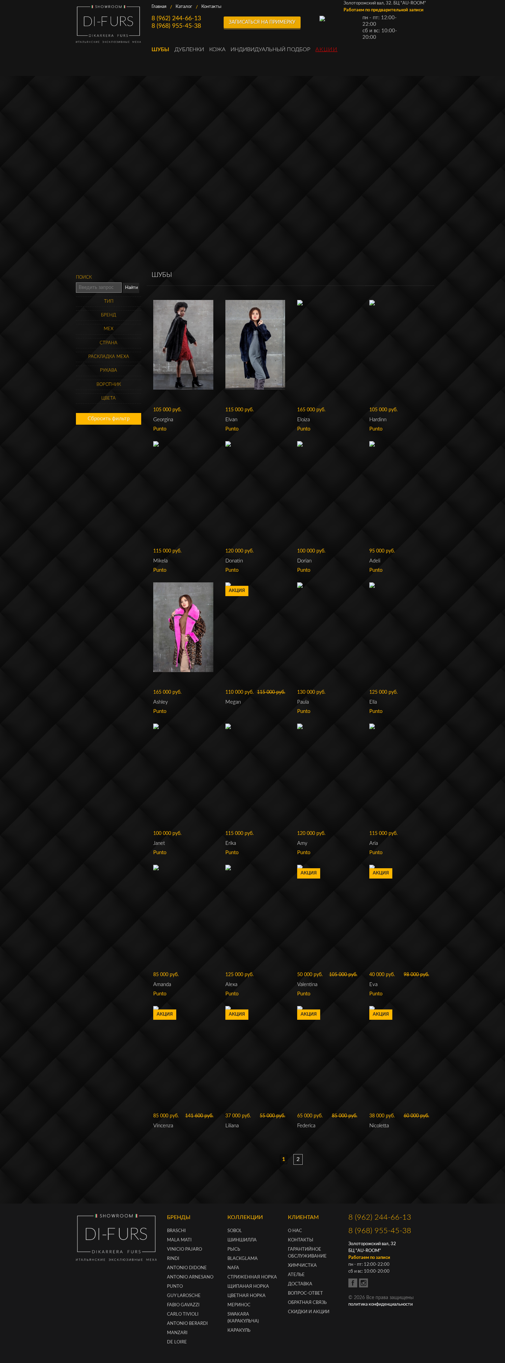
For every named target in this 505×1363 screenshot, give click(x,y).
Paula (303, 702)
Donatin (234, 560)
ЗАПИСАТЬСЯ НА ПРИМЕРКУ (262, 22)
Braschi (176, 1231)
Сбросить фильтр (109, 418)
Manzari (177, 1333)
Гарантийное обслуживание (307, 1253)
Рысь (233, 1249)
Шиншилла (242, 1240)
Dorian (304, 560)
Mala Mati (179, 1240)
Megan (233, 702)
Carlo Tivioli (183, 1314)
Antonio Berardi (187, 1323)
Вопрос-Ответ (305, 1293)
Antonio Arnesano (190, 1277)
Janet (159, 843)
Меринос (238, 1305)
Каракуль (238, 1330)
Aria (373, 843)
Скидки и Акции (308, 1312)
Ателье (296, 1275)
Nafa (233, 1268)
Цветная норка (246, 1296)
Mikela (160, 560)
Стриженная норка (252, 1277)
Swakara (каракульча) (243, 1317)
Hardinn (377, 419)
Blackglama (242, 1258)
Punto (175, 1286)
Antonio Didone (187, 1268)
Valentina (307, 984)
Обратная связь (307, 1302)
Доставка (300, 1284)
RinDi (173, 1258)
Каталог (184, 6)
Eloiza (303, 419)
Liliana (232, 1125)
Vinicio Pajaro (184, 1249)
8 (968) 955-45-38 (176, 26)
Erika (230, 843)
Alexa (231, 984)
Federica (306, 1125)
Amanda (162, 984)
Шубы (160, 49)
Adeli (374, 560)
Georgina (163, 419)
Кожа (217, 49)
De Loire (177, 1342)
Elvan (231, 419)
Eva (373, 984)
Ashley (160, 702)
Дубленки (189, 49)
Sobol (234, 1231)
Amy (302, 843)
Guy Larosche (184, 1296)
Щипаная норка (248, 1286)
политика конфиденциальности (380, 1304)
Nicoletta (379, 1125)
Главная (159, 6)
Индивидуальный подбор (270, 49)
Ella (373, 702)
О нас (295, 1231)
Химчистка (302, 1265)
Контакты (211, 6)
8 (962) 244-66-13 (176, 18)
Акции (326, 49)
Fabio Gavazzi (183, 1305)
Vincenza (163, 1125)
